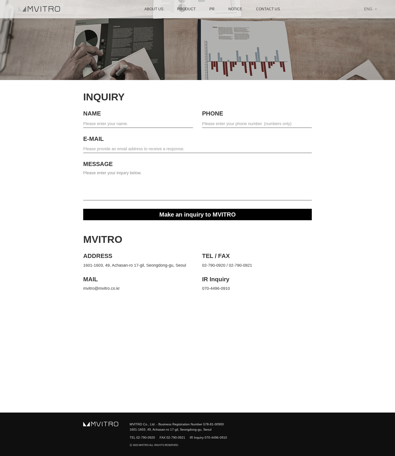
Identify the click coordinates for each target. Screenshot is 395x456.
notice (235, 9)
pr (212, 9)
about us (153, 9)
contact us (268, 9)
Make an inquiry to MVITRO (197, 214)
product (186, 9)
